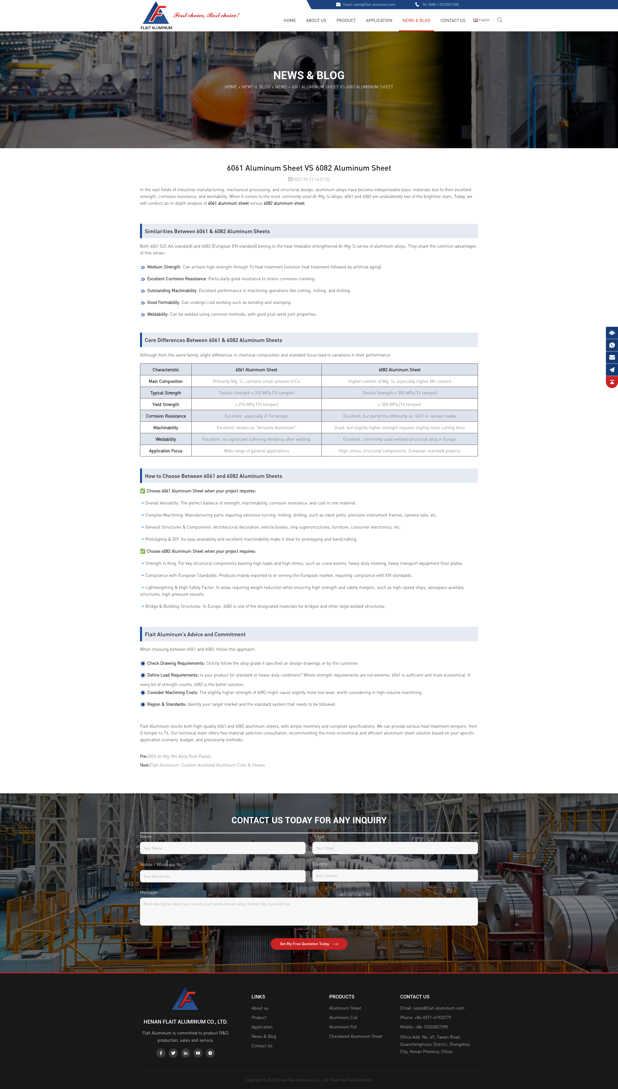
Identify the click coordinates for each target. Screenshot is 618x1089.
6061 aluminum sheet (228, 203)
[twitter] (173, 1053)
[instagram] (210, 1053)
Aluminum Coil (343, 1017)
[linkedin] (185, 1053)
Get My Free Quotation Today (305, 943)
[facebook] (161, 1053)
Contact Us (453, 20)
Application (379, 20)
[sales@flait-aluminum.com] (612, 357)
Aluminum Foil (343, 1026)
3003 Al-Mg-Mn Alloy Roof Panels (179, 756)
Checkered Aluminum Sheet (355, 1036)
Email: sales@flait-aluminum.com (432, 1008)
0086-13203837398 (443, 5)
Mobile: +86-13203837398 (424, 1026)
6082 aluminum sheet (284, 203)
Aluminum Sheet (345, 1008)
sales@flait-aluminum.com (374, 5)
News (281, 86)
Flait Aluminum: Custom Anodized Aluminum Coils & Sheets (207, 765)
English (483, 20)
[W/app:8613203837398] (612, 345)
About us (316, 20)
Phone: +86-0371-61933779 (425, 1017)
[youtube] (198, 1053)
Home (290, 20)
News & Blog (416, 20)
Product (346, 20)
